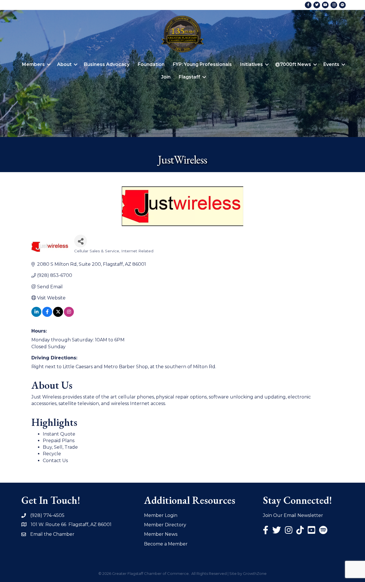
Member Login (160, 515)
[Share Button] (80, 241)
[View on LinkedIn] (36, 315)
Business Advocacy (106, 64)
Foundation (151, 64)
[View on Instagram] (69, 315)
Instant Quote (59, 434)
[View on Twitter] (58, 315)
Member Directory (165, 524)
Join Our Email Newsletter (293, 515)
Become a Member (166, 544)
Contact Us (55, 460)
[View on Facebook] (47, 315)
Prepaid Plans (58, 440)
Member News (160, 534)
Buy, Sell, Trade (60, 447)
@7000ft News (293, 64)
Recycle (52, 453)
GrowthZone (255, 573)
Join (166, 77)
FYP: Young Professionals (202, 64)
